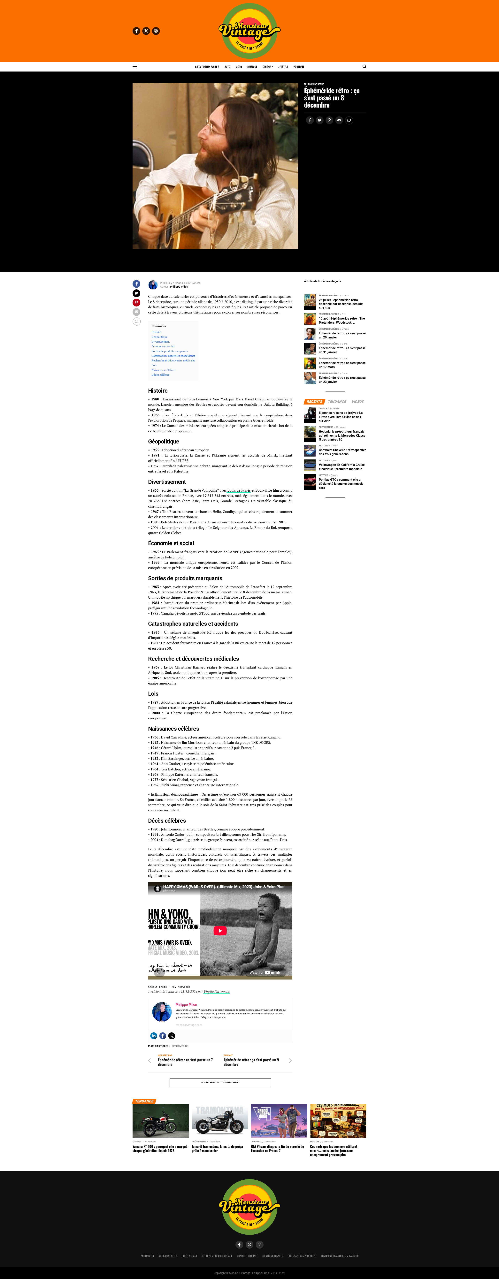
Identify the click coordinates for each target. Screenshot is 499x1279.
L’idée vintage (189, 1256)
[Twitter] (171, 1035)
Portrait (299, 66)
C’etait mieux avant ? (207, 66)
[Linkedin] (153, 1035)
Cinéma (267, 66)
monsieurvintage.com (189, 1024)
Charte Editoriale (247, 1256)
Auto (227, 66)
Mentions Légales (272, 1256)
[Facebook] (162, 1035)
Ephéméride (180, 1046)
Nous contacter (167, 1256)
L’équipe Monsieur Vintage (217, 1256)
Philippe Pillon (179, 286)
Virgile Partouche (216, 991)
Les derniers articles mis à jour (339, 1256)
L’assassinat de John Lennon (185, 399)
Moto (239, 66)
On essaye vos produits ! (302, 1256)
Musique (252, 66)
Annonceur (147, 1256)
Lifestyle (283, 66)
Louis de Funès (238, 490)
